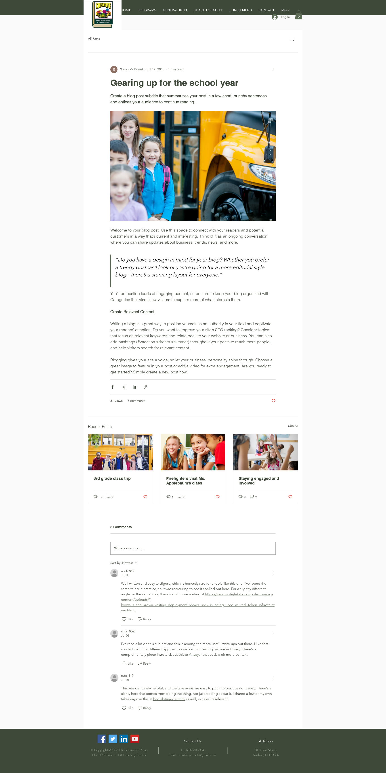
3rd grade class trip (112, 478)
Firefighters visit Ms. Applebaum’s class (185, 480)
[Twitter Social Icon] (113, 739)
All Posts (94, 39)
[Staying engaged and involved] (265, 452)
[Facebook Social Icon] (102, 739)
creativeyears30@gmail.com (197, 755)
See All (293, 426)
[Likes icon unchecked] (124, 619)
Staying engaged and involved (259, 480)
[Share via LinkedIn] (134, 387)
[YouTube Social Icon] (134, 739)
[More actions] (273, 69)
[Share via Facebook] (112, 387)
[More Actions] (273, 573)
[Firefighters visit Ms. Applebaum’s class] (193, 452)
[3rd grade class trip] (120, 452)
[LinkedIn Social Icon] (124, 739)
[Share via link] (145, 387)
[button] (298, 14)
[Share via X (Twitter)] (123, 387)
